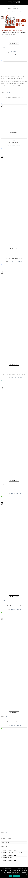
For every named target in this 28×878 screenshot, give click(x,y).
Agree (10, 875)
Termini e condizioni (22, 868)
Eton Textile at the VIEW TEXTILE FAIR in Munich (14, 54)
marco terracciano (20, 58)
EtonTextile (19, 11)
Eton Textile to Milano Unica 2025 (14, 98)
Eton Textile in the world (14, 606)
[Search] (26, 2)
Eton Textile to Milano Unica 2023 (14, 142)
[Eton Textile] (14, 2)
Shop (3, 868)
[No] (26, 875)
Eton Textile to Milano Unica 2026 (14, 8)
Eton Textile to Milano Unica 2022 (14, 490)
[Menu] (2, 2)
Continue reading (14, 43)
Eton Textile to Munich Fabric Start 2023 (14, 374)
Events (14, 6)
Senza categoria (14, 51)
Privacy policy (7, 868)
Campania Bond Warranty (14, 722)
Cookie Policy (14, 868)
